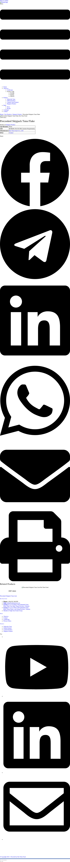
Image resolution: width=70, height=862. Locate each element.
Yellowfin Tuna (11, 99)
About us (5, 88)
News (8, 107)
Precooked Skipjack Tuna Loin (8, 596)
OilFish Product (11, 100)
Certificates (10, 90)
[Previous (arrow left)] (0, 861)
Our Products (8, 114)
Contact (5, 111)
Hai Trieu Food (3, 598)
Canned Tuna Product (13, 102)
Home (5, 87)
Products (2, 623)
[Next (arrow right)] (2, 861)
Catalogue (6, 110)
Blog (4, 105)
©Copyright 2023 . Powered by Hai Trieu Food (13, 857)
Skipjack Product (11, 104)
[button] (35, 44)
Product (5, 97)
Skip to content (4, 0)
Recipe (9, 108)
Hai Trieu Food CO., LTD (16, 130)
